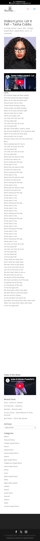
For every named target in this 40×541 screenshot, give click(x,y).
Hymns (6, 456)
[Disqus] (20, 336)
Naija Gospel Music (11, 476)
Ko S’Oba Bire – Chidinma (13, 406)
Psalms (6, 490)
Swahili (6, 500)
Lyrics (27, 31)
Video (6, 503)
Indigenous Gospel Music (13, 463)
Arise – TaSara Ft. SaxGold (13, 403)
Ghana (6, 446)
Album (6, 436)
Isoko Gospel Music (11, 466)
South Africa (8, 493)
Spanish (7, 496)
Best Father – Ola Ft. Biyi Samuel (15, 418)
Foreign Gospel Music (11, 443)
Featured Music (9, 440)
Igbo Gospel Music (10, 460)
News (6, 480)
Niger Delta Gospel (10, 483)
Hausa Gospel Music (11, 453)
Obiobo (6, 486)
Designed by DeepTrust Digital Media (20, 538)
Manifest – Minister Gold (13, 409)
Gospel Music (19, 31)
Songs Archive (11, 28)
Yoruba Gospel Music (11, 506)
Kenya (6, 470)
